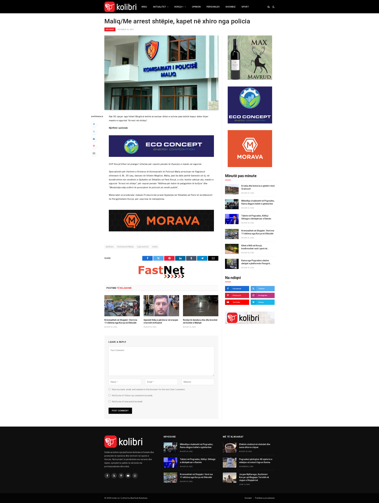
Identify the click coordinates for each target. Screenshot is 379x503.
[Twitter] (94, 131)
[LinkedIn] (94, 138)
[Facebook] (94, 124)
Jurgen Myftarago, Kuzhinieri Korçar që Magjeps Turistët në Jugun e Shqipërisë (254, 477)
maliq (154, 247)
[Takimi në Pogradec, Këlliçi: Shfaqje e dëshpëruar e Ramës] (232, 219)
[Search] (268, 7)
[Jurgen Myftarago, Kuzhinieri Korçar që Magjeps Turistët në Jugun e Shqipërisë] (229, 478)
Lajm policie (143, 247)
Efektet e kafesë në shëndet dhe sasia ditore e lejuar (254, 445)
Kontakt (248, 498)
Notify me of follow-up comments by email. (132, 395)
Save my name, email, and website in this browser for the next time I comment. (148, 389)
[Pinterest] (94, 146)
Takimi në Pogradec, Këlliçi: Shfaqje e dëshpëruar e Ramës (256, 217)
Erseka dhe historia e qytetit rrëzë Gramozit (258, 187)
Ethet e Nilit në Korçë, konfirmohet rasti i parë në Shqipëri (254, 247)
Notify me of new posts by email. (127, 401)
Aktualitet (159, 7)
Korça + (178, 7)
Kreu (144, 7)
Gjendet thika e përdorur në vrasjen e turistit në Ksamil (161, 321)
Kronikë (110, 29)
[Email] (94, 153)
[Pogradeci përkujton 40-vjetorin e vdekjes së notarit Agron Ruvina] (229, 462)
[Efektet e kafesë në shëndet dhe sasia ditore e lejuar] (229, 448)
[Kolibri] (120, 6)
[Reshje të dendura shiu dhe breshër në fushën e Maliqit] (200, 305)
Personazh (213, 7)
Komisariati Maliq (125, 247)
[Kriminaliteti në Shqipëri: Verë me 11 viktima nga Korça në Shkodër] (122, 305)
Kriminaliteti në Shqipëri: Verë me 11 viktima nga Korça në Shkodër (120, 321)
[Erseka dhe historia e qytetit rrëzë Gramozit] (232, 189)
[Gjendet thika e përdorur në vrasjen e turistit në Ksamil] (161, 305)
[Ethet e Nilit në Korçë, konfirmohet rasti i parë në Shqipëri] (232, 249)
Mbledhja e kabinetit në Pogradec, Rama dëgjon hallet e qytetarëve (258, 202)
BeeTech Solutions (139, 498)
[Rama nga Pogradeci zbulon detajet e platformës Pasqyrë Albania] (232, 264)
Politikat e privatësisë (265, 498)
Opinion (196, 7)
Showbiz (230, 7)
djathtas (110, 247)
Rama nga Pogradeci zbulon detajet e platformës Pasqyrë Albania (255, 262)
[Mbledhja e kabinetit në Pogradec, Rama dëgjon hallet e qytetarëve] (232, 204)
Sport (245, 7)
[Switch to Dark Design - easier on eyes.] (273, 7)
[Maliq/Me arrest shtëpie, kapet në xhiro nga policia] (161, 72)
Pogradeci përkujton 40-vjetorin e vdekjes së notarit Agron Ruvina (255, 460)
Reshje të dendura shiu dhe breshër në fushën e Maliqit (200, 321)
